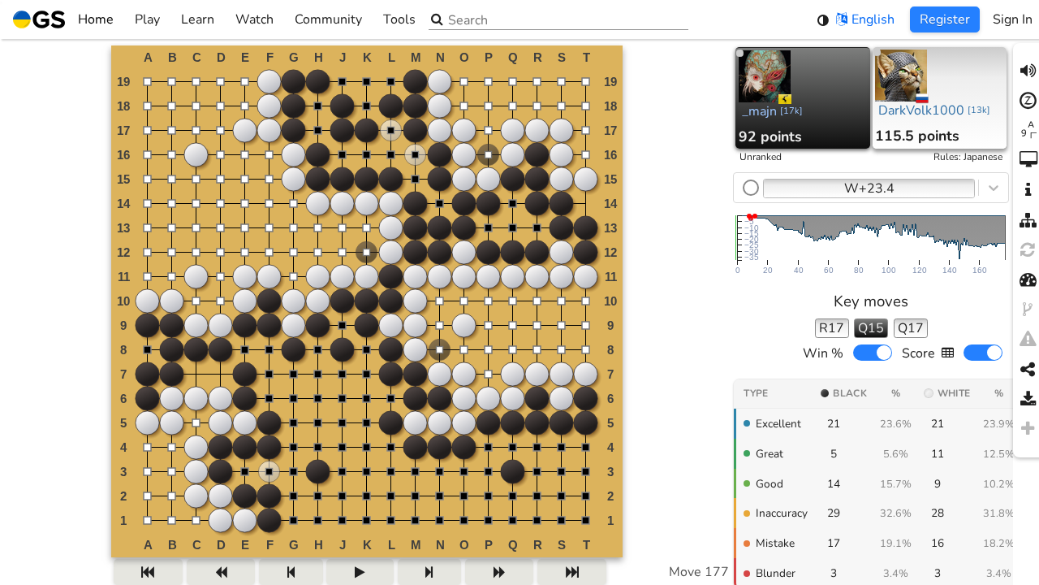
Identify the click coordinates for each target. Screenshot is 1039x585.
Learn (197, 19)
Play (147, 19)
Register (945, 19)
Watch (254, 19)
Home (96, 19)
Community (328, 19)
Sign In (1013, 19)
